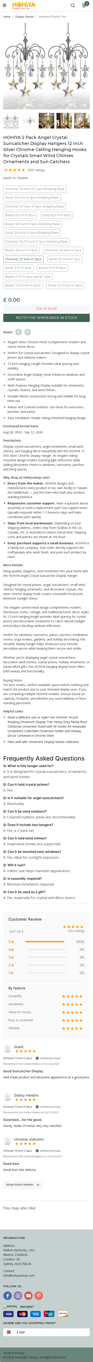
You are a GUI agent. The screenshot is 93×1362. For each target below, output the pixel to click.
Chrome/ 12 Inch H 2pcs (23, 259)
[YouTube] (28, 1295)
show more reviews (20, 1184)
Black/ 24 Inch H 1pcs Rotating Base (32, 224)
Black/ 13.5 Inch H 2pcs (23, 285)
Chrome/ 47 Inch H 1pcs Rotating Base (34, 206)
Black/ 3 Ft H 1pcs (52, 268)
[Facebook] (7, 1295)
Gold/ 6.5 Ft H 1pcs (56, 215)
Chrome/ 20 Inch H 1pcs (63, 250)
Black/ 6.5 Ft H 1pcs (20, 215)
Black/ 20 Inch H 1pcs (21, 250)
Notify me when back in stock (46, 318)
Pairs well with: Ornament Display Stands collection (43, 742)
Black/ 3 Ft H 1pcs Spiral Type (28, 277)
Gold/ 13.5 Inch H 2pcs (65, 285)
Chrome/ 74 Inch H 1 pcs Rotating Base (35, 189)
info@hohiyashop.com (19, 1275)
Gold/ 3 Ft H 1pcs (18, 268)
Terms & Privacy (13, 1353)
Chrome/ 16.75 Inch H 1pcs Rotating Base (36, 241)
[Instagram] (18, 1295)
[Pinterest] (38, 1295)
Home (6, 16)
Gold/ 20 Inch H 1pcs (64, 259)
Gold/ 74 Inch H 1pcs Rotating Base (32, 197)
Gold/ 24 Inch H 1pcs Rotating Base (32, 233)
